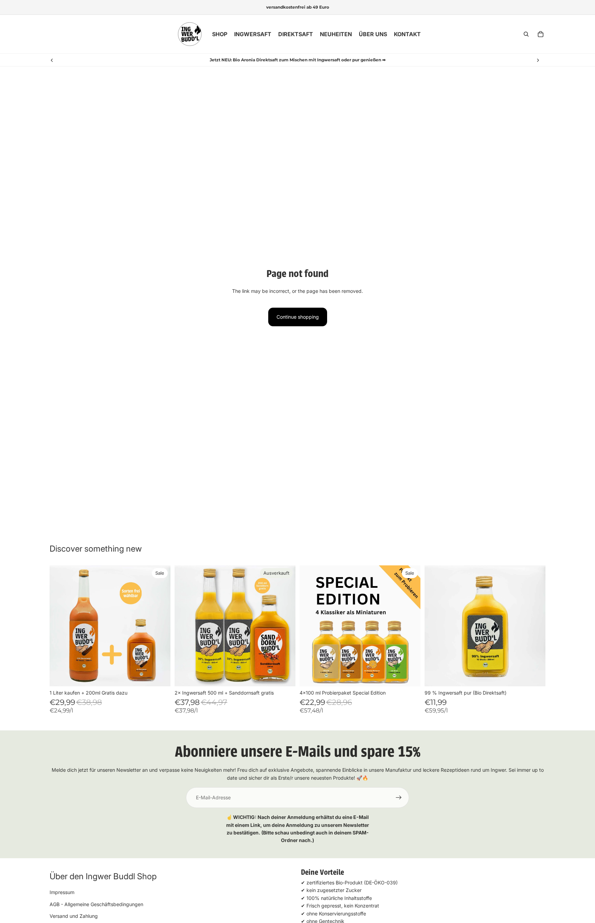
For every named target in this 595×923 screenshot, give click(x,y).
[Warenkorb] (540, 34)
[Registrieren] (399, 797)
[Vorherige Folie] (52, 60)
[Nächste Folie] (537, 60)
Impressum (62, 892)
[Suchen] (526, 34)
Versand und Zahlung (74, 916)
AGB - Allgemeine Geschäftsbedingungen (96, 904)
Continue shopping (297, 317)
